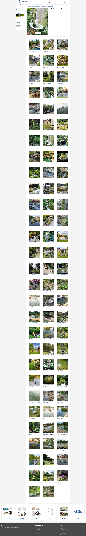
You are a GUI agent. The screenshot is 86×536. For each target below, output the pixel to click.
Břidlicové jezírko (31, 210)
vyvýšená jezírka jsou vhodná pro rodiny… (63, 178)
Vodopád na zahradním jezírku (61, 147)
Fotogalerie (8, 527)
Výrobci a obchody (38, 527)
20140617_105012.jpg (60, 370)
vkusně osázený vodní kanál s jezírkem (48, 99)
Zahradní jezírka (58, 12)
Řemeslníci (37, 528)
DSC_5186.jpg (45, 498)
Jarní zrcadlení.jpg (45, 386)
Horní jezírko (59, 210)
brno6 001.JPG (31, 306)
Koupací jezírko (45, 482)
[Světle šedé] (20, 16)
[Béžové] (22, 16)
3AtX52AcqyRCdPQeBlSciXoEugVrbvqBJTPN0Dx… (50, 306)
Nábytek (12, 527)
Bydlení (2, 527)
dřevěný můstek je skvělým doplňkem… (48, 210)
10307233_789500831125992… (47, 290)
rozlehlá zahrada (45, 131)
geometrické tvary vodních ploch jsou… (62, 354)
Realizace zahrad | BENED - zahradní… (49, 434)
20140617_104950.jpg (46, 274)
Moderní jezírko (31, 194)
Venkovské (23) (18, 26)
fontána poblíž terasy (46, 194)
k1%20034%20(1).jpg (46, 450)
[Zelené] (23, 15)
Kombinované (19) (18, 25)
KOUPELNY (38, 2)
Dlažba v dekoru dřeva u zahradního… (62, 434)
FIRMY (25, 2)
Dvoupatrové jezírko (60, 402)
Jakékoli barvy (18, 13)
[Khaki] (22, 15)
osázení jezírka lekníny (46, 258)
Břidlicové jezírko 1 (45, 115)
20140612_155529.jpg (60, 418)
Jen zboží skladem (18, 6)
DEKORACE (58, 2)
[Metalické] (20, 15)
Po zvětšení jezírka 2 (60, 306)
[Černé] (17, 15)
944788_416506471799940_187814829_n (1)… (63, 274)
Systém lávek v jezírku (32, 338)
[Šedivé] (19, 16)
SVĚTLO (49, 2)
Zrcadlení (30, 434)
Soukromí (62, 530)
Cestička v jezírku (31, 242)
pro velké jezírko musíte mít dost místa (48, 354)
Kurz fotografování (63, 533)
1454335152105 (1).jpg (60, 450)
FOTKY (21, 2)
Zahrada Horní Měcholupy (46, 51)
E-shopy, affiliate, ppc (39, 530)
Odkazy (62, 528)
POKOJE (46, 2)
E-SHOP (29, 2)
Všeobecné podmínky (64, 529)
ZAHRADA (53, 2)
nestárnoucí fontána (46, 370)
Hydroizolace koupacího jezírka (33, 322)
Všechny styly (18, 22)
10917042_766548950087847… (47, 338)
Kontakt (62, 527)
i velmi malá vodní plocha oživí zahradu (48, 242)
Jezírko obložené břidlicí (46, 178)
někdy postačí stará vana (46, 147)
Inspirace (5, 527)
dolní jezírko (59, 194)
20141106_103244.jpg (46, 402)
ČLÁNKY (65, 2)
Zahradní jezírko (45, 67)
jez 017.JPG (59, 115)
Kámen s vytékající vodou (32, 115)
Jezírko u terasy (31, 99)
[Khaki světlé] (17, 16)
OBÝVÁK (42, 2)
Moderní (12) (18, 28)
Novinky (17, 8)
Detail (40, 52)
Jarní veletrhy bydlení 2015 (61, 67)
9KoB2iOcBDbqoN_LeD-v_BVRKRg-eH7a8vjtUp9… (36, 402)
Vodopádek (30, 67)
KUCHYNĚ (33, 2)
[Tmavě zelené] (19, 15)
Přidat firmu (37, 533)
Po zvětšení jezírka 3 (60, 83)
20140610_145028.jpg (32, 418)
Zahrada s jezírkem (31, 290)
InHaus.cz (29, 6)
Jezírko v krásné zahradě (32, 178)
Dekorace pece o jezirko (60, 131)
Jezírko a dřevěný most (32, 51)
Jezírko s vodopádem (60, 51)
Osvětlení (21, 527)
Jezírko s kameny (59, 99)
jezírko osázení (59, 290)
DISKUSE (20, 4)
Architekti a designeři (39, 529)
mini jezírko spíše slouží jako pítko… (34, 147)
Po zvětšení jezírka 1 (32, 83)
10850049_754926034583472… (33, 450)
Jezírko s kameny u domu (61, 322)
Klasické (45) (18, 23)
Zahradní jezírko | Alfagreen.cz (33, 274)
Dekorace (15, 527)
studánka (30, 258)
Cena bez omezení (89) (19, 9)
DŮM (61, 2)
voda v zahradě (31, 482)
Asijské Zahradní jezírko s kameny (62, 338)
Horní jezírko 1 (59, 226)
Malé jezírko (44, 226)
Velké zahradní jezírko (32, 226)
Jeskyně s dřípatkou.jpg (60, 482)
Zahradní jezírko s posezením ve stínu (48, 83)
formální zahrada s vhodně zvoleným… (62, 386)
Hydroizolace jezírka (46, 322)
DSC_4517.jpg (31, 498)
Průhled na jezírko (31, 131)
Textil (18, 527)
